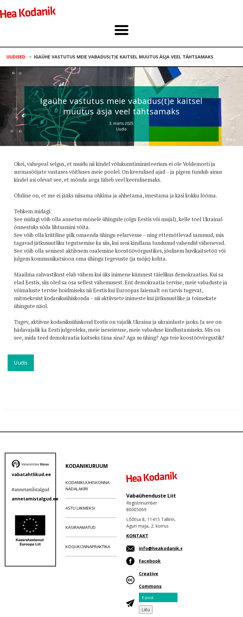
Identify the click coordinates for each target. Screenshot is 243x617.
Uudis (121, 129)
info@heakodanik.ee (162, 548)
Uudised (15, 57)
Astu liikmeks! (80, 508)
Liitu (145, 610)
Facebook (150, 561)
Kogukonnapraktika (87, 546)
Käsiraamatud (80, 527)
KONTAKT (137, 536)
